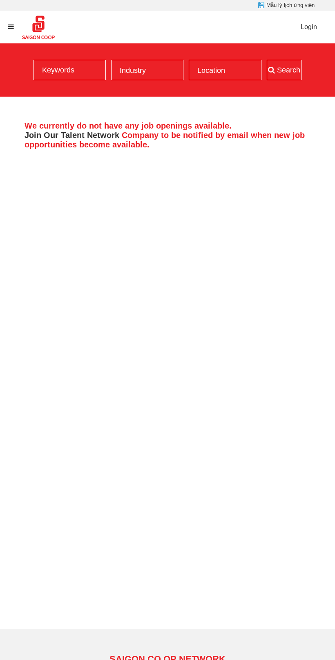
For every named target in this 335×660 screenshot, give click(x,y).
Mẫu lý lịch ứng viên (290, 5)
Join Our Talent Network (72, 135)
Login (309, 26)
